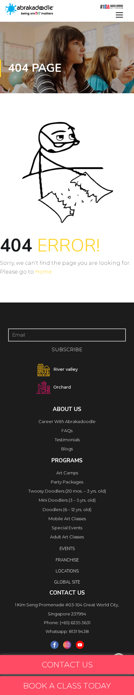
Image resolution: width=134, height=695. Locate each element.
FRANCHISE (67, 560)
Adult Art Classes (67, 536)
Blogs (67, 448)
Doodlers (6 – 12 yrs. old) (67, 509)
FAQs (67, 430)
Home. (44, 272)
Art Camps (67, 472)
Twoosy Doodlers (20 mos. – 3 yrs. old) (67, 491)
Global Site (67, 582)
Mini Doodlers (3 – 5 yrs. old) (67, 500)
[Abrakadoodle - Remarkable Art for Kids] (29, 9)
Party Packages (67, 481)
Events (67, 549)
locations (67, 571)
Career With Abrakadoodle (67, 421)
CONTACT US (67, 664)
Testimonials (67, 439)
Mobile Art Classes (67, 518)
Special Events (67, 527)
